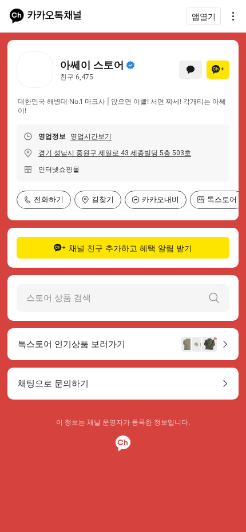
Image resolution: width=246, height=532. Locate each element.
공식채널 (130, 65)
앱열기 (204, 16)
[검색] (214, 298)
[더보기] (230, 16)
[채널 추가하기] (218, 70)
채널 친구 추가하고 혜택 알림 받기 (130, 248)
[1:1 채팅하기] (190, 70)
